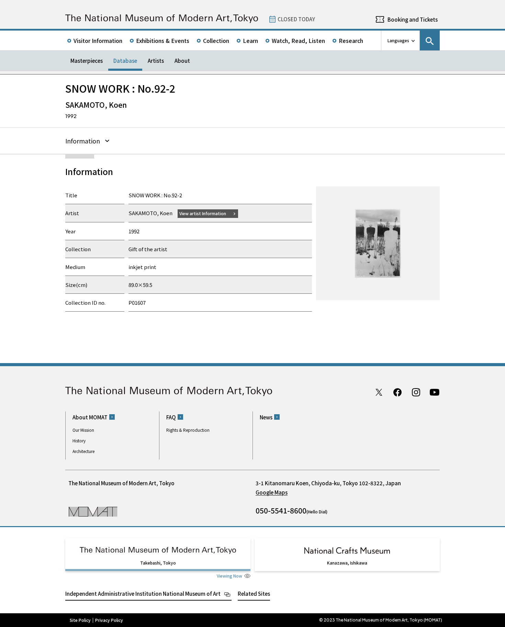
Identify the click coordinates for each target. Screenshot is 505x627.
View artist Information (202, 213)
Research (351, 40)
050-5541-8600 (281, 510)
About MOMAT (90, 417)
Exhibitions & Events (162, 40)
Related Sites (254, 593)
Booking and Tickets (413, 19)
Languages (398, 40)
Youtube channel (434, 392)
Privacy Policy (109, 620)
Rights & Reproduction (188, 430)
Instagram (416, 392)
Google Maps (272, 492)
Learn (250, 40)
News (266, 417)
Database (125, 60)
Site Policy (80, 620)
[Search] (430, 40)
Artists (156, 60)
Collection (216, 40)
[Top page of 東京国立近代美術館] (161, 18)
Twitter (379, 392)
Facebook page (397, 392)
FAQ (171, 417)
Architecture (83, 451)
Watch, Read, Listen (298, 40)
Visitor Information (98, 40)
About (182, 60)
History (79, 440)
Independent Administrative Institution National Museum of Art (143, 593)
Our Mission (83, 430)
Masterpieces (86, 60)
